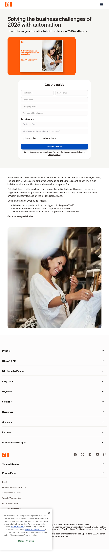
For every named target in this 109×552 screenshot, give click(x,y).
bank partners (55, 529)
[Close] (49, 513)
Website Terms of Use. (35, 530)
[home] (9, 4)
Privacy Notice (54, 155)
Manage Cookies (26, 541)
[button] (101, 4)
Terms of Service (60, 152)
